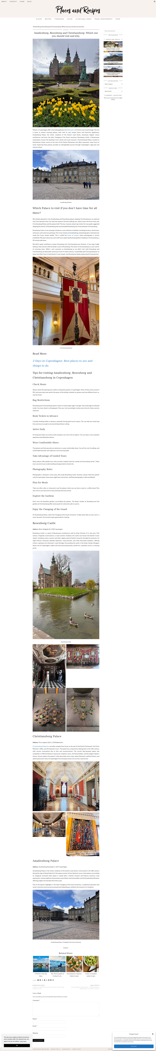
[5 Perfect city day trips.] (41, 964)
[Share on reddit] (51, 980)
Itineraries (59, 19)
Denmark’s (71, 130)
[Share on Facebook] (40, 980)
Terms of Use (76, 1049)
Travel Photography (103, 19)
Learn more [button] (23, 1041)
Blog (29, 1)
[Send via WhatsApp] (47, 980)
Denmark (66, 29)
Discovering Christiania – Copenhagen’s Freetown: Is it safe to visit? (85, 987)
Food (118, 19)
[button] (153, 1034)
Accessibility (66, 1049)
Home (22, 1)
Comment (36, 1000)
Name (35, 1019)
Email (35, 1026)
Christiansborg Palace (40, 746)
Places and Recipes (78, 10)
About (4, 1)
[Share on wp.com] (53, 980)
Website (35, 1033)
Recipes (48, 19)
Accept (134, 1046)
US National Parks (83, 19)
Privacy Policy (55, 1049)
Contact (13, 1)
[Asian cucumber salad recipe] (91, 964)
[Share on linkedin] (49, 980)
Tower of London (73, 235)
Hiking (70, 19)
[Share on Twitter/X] (42, 980)
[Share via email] (38, 980)
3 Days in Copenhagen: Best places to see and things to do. (48, 987)
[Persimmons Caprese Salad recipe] (74, 964)
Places (39, 19)
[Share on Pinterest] (45, 980)
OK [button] (17, 1045)
